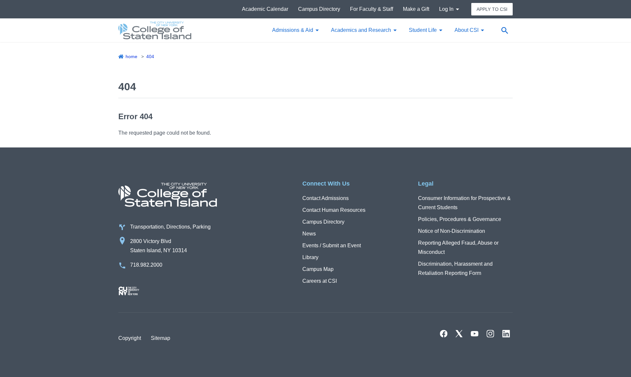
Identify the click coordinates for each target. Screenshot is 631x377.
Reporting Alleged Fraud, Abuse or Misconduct (458, 247)
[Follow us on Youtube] (474, 333)
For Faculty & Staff (371, 9)
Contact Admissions (325, 198)
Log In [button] (446, 9)
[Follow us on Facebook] (443, 333)
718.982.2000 (146, 265)
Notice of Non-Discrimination (451, 231)
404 (150, 56)
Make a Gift (416, 9)
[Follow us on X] (459, 333)
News (309, 233)
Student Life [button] (423, 30)
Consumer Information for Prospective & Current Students (464, 202)
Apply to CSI (492, 9)
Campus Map (318, 269)
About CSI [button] (467, 30)
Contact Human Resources (333, 210)
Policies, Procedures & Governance (459, 219)
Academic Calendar (265, 9)
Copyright (129, 338)
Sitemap (160, 338)
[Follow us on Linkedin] (506, 333)
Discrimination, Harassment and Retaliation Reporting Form (455, 268)
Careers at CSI (319, 281)
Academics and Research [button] (361, 30)
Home (131, 56)
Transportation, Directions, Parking (170, 227)
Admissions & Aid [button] (292, 30)
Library (310, 257)
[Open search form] (504, 30)
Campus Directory (319, 9)
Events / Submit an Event (331, 245)
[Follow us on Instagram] (490, 333)
